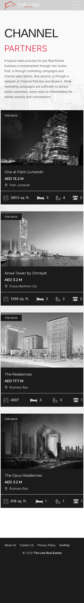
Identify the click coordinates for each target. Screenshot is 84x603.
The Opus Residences (23, 475)
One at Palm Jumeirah (24, 172)
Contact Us (27, 545)
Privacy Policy (46, 545)
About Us (10, 545)
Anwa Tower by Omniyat (26, 273)
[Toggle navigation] (76, 5)
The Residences (18, 374)
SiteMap (64, 545)
